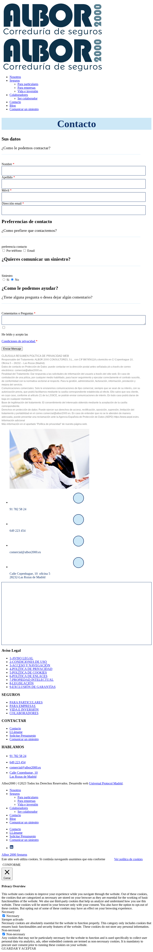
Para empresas (26, 87)
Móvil (7, 190)
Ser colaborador (27, 98)
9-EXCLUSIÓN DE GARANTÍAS (33, 687)
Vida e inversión (28, 91)
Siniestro (7, 275)
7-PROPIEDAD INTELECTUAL (32, 679)
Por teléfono (14, 250)
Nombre (8, 164)
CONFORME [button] (12, 864)
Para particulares (28, 84)
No (16, 279)
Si (8, 279)
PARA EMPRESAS (22, 706)
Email (30, 250)
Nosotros (15, 77)
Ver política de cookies (128, 859)
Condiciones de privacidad (19, 341)
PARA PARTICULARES (26, 702)
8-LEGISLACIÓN (22, 683)
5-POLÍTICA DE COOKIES (28, 672)
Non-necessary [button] (11, 930)
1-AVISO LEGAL (21, 658)
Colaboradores (19, 95)
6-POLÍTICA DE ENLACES (28, 676)
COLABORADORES (24, 713)
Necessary (12, 916)
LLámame (16, 732)
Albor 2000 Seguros (14, 854)
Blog (13, 105)
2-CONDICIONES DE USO (28, 661)
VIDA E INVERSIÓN (24, 709)
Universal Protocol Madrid (106, 783)
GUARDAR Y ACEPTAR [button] (19, 948)
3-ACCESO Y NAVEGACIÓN (30, 665)
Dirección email (13, 203)
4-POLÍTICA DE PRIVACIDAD (31, 669)
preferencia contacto (14, 246)
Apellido (8, 177)
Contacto (15, 102)
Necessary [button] (8, 912)
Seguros (15, 80)
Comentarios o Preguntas (18, 313)
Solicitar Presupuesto (23, 735)
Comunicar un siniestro (24, 109)
